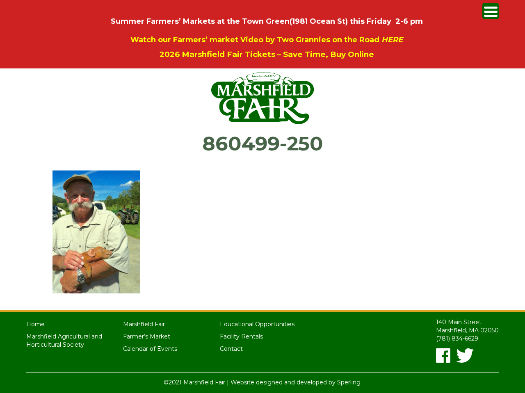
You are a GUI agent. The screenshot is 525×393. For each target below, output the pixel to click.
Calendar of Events (150, 348)
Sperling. (349, 382)
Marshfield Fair (144, 324)
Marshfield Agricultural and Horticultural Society (64, 340)
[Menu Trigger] (490, 11)
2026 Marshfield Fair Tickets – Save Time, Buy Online (267, 54)
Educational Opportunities (257, 324)
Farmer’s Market (146, 336)
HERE (392, 39)
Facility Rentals (241, 336)
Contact (231, 348)
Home (35, 324)
